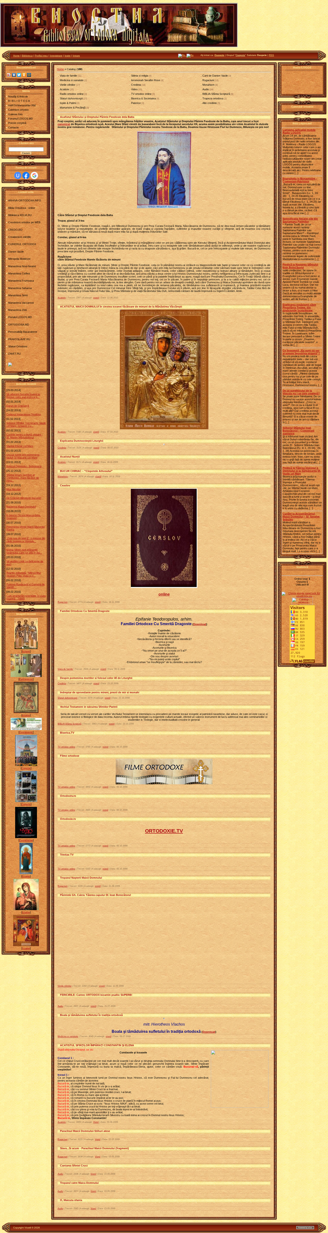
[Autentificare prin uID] (17, 175)
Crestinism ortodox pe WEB (24, 222)
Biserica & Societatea (143, 98)
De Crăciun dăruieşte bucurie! (23, 497)
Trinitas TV (66, 854)
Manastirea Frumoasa (21, 280)
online (164, 594)
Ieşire (68, 55)
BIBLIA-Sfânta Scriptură (216, 93)
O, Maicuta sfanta (71, 1200)
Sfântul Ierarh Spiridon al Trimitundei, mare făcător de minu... (22, 477)
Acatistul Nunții (70, 456)
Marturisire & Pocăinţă (72, 107)
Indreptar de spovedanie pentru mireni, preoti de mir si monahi (99, 692)
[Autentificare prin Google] (34, 175)
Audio (205, 89)
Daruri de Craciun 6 (17, 405)
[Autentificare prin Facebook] (26, 175)
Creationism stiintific (19, 237)
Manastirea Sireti (18, 295)
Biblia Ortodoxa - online (21, 207)
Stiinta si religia (139, 75)
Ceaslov (65, 485)
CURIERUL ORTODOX (22, 244)
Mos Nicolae (13, 489)
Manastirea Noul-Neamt (22, 266)
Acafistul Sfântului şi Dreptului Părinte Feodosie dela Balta (97, 116)
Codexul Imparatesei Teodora (23, 414)
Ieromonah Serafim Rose (145, 80)
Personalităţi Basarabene (22, 331)
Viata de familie (68, 75)
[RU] (190, 55)
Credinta (136, 84)
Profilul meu (41, 55)
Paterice (136, 103)
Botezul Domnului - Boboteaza (23, 466)
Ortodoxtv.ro (68, 795)
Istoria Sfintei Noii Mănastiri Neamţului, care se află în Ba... (24, 551)
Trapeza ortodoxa (212, 98)
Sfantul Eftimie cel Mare (19, 446)
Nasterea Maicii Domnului (21, 506)
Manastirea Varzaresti (21, 302)
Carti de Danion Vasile (215, 75)
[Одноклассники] (24, 75)
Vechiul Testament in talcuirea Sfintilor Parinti (88, 706)
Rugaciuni (208, 80)
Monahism (208, 84)
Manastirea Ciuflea (19, 273)
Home (16, 55)
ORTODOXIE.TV (164, 831)
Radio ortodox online (72, 93)
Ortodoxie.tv (68, 818)
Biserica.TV (67, 732)
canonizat (64, 124)
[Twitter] (19, 75)
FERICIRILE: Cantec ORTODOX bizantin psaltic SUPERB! (96, 994)
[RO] (182, 55)
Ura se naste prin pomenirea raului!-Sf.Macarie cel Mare (22, 456)
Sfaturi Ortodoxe (17, 346)
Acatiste (64, 89)
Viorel (96, 1122)
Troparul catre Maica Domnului (79, 1182)
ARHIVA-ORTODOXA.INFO (24, 200)
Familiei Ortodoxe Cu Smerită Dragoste (84, 611)
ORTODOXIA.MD (18, 324)
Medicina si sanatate (72, 80)
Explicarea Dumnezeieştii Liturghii (81, 440)
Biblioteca (27, 55)
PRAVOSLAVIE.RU (19, 339)
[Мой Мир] (29, 75)
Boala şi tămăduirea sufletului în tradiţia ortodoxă (91, 1015)
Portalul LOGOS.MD (20, 317)
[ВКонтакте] (14, 75)
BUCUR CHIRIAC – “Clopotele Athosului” (86, 471)
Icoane (26, 651)
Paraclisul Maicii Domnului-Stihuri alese (85, 1131)
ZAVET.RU (14, 353)
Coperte (26, 768)
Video (134, 89)
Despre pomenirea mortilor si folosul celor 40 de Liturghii (96, 678)
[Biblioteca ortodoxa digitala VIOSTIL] (10, 365)
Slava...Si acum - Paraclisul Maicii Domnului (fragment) (94, 1148)
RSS (271, 55)
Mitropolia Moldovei (19, 258)
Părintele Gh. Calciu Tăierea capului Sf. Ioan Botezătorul (95, 895)
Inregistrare (56, 55)
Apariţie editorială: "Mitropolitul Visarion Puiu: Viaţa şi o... (23, 574)
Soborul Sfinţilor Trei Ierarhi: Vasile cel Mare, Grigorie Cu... (26, 424)
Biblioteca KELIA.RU (20, 215)
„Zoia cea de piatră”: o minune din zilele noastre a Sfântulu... (25, 540)
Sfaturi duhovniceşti (71, 98)
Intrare (76, 55)
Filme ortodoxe (69, 755)
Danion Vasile (16, 251)
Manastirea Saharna (20, 288)
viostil (96, 297)
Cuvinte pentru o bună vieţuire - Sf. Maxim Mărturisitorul (24, 436)
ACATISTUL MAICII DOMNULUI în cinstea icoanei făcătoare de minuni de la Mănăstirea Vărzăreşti (121, 306)
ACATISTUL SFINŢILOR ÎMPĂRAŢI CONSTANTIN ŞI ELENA (97, 1045)
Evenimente (26, 679)
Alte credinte (209, 103)
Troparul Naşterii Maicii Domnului (81, 877)
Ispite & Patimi (68, 103)
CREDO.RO (15, 229)
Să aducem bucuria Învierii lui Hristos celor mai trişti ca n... (23, 396)
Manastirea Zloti (17, 309)
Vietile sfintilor (67, 84)
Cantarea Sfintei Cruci (74, 1165)
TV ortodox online (141, 93)
